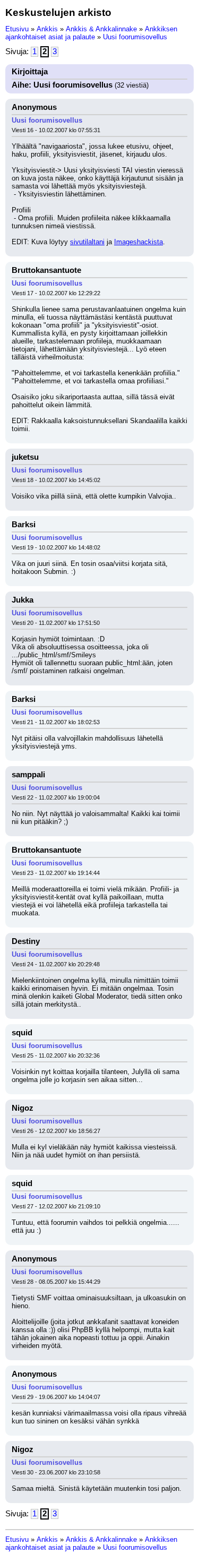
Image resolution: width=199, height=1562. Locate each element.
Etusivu (17, 29)
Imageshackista (138, 242)
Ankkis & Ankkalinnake (101, 29)
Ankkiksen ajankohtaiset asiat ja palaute (91, 33)
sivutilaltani (87, 242)
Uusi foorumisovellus (135, 37)
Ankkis (47, 29)
